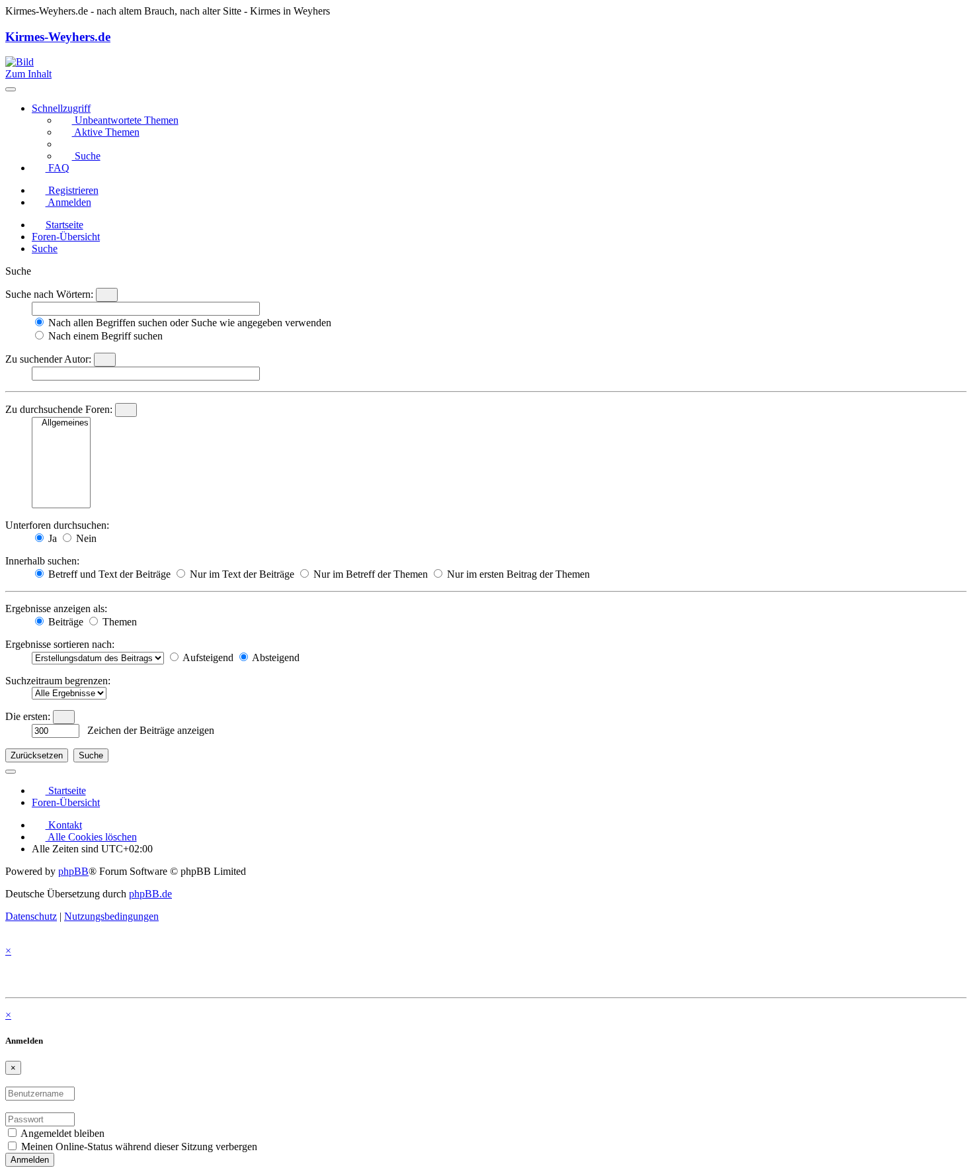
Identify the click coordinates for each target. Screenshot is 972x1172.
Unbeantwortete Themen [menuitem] (125, 120)
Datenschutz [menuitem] (31, 916)
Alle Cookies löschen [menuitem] (91, 836)
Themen (118, 621)
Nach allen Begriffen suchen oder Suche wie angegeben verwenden (188, 322)
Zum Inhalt (28, 73)
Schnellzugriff (61, 108)
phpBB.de (150, 893)
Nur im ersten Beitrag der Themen (517, 574)
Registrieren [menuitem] (72, 190)
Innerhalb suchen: (42, 560)
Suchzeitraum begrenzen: (57, 680)
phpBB (73, 871)
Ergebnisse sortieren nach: (59, 644)
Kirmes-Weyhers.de (57, 37)
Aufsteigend (207, 657)
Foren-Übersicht (66, 802)
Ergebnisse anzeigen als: (56, 608)
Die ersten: (27, 716)
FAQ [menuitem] (57, 167)
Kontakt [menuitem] (64, 825)
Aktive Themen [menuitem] (106, 132)
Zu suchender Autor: (48, 359)
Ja (51, 538)
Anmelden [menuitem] (68, 202)
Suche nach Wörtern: (49, 294)
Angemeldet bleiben (61, 1133)
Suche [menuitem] (86, 155)
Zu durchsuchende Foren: (58, 409)
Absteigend (275, 657)
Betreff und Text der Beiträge (108, 574)
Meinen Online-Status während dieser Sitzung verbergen (138, 1146)
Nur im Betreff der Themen (369, 574)
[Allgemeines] (61, 423)
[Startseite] (19, 62)
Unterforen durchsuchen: (57, 525)
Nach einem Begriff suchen (104, 335)
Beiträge (64, 621)
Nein (85, 538)
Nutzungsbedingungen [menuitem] (111, 916)
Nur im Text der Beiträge (240, 574)
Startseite (66, 790)
